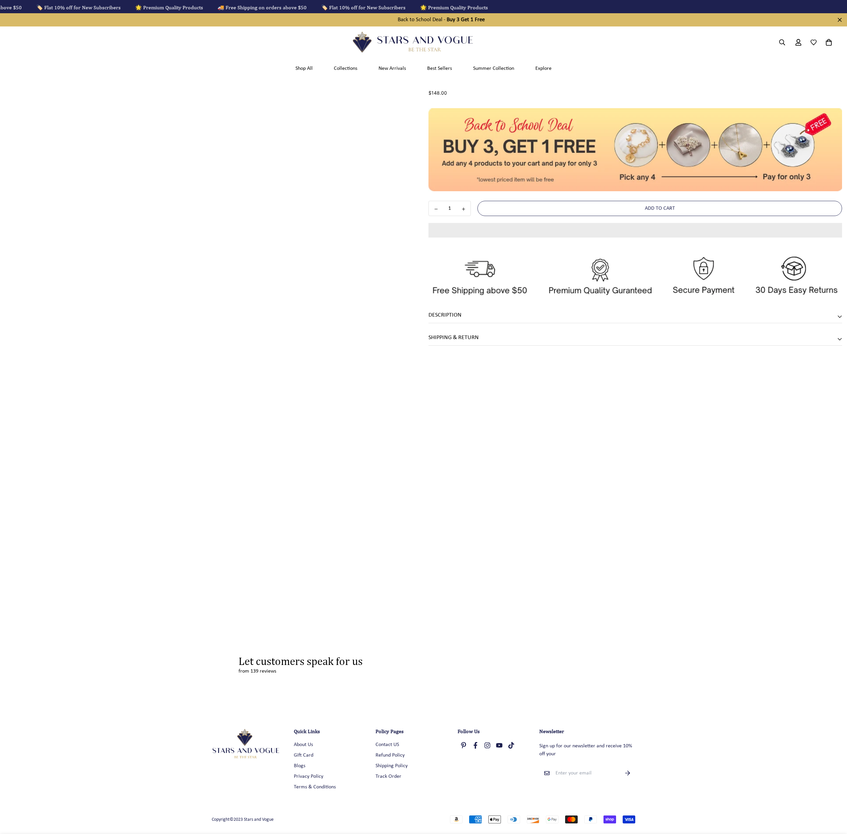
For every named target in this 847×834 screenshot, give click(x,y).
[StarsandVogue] (423, 42)
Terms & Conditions (315, 787)
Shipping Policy (392, 765)
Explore (543, 68)
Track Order (388, 776)
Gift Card (303, 755)
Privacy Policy (308, 776)
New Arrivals (392, 68)
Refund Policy (390, 755)
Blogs (299, 765)
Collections (345, 68)
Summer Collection (493, 68)
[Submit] (627, 773)
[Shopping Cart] (827, 42)
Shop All (304, 68)
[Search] (782, 42)
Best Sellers (439, 68)
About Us (303, 744)
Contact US (387, 744)
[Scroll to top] (834, 798)
